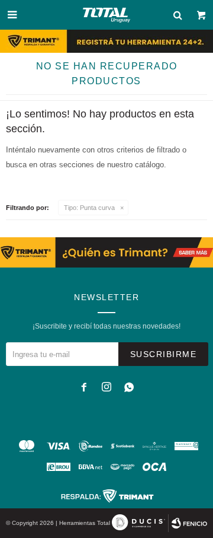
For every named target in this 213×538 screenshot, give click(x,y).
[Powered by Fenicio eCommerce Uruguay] (189, 523)
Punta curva (89, 207)
